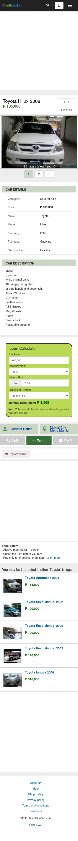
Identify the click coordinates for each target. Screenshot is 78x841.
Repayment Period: (20, 389)
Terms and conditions (35, 805)
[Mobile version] (59, 5)
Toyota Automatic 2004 (42, 577)
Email (41, 440)
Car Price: (14, 354)
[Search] (48, 5)
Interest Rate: (16, 377)
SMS (67, 440)
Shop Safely (36, 794)
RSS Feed (35, 825)
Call (14, 440)
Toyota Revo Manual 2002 (44, 602)
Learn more (53, 557)
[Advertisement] (39, 51)
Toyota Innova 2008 (39, 672)
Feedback (36, 811)
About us (35, 783)
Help (36, 788)
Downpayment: (17, 366)
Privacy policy (36, 800)
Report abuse (17, 454)
